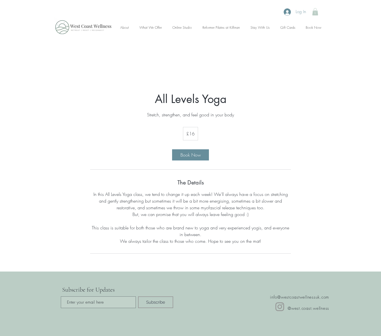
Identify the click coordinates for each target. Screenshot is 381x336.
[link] (190, 154)
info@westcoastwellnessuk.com (299, 297)
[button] (315, 11)
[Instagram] (280, 307)
